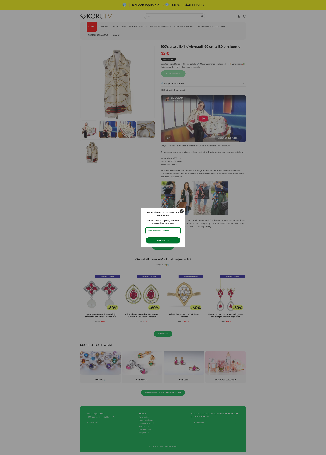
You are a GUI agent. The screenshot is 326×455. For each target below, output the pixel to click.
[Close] (182, 211)
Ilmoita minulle (163, 240)
